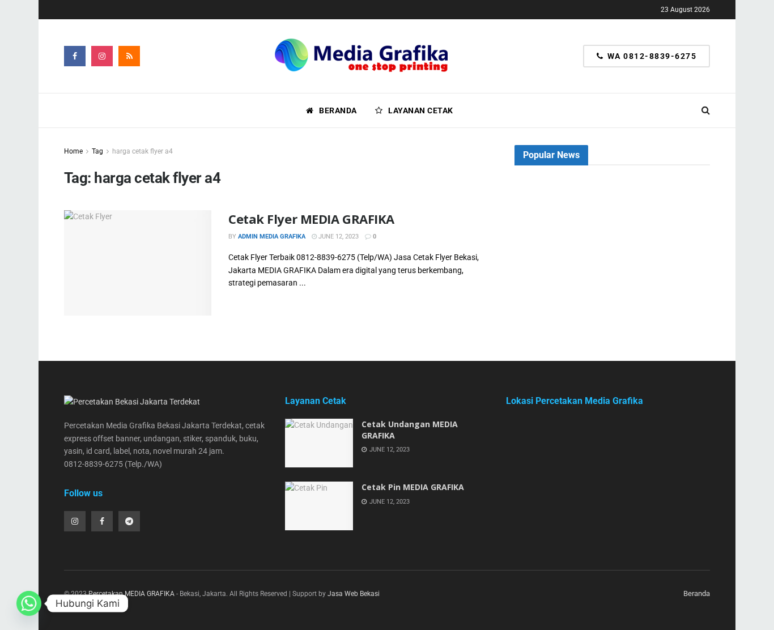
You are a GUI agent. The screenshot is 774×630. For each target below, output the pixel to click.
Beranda (338, 110)
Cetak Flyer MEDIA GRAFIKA (311, 218)
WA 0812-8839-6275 (650, 56)
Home (73, 151)
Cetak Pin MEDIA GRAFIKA (413, 487)
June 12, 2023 (338, 236)
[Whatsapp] (28, 603)
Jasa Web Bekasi (354, 594)
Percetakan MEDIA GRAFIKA (131, 594)
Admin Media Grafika (271, 236)
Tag (97, 151)
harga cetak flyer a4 (142, 151)
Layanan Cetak (420, 110)
